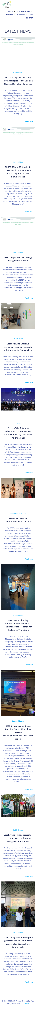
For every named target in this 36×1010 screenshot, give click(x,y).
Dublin (15, 830)
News (31, 15)
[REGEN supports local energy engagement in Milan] (18, 221)
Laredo (16, 72)
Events (15, 162)
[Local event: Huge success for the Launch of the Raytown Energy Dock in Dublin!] (18, 806)
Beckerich (15, 615)
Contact (29, 18)
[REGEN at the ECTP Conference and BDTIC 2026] (18, 487)
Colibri (26, 1004)
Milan (20, 162)
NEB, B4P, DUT (20, 513)
